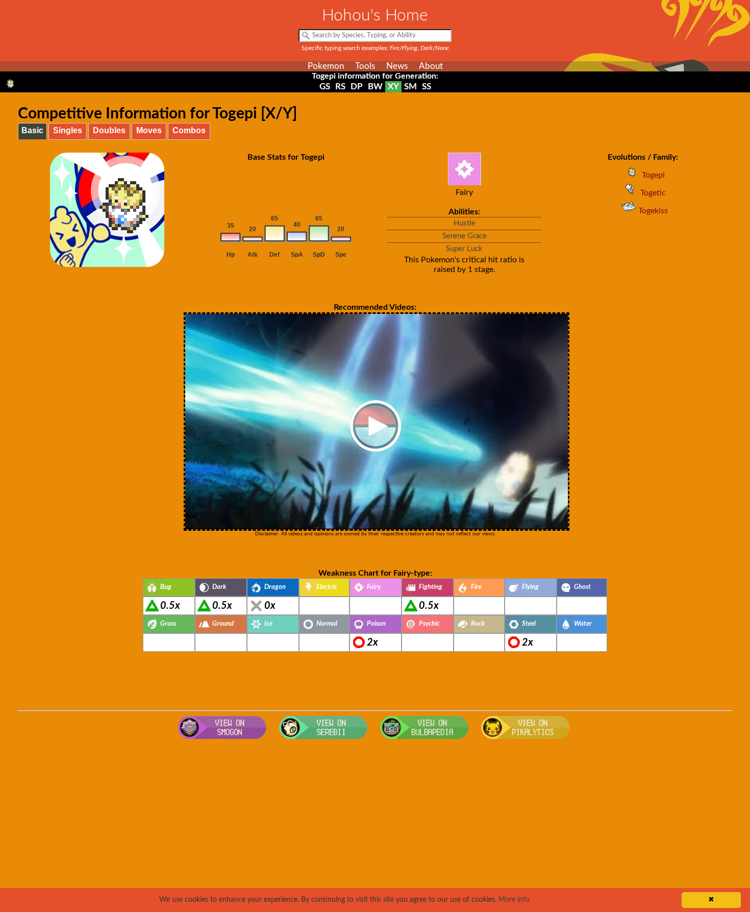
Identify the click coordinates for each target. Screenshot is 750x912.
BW (375, 86)
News (397, 66)
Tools (365, 66)
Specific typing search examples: (375, 48)
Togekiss (653, 211)
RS (340, 86)
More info (514, 899)
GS (324, 86)
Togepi (653, 175)
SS (426, 86)
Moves (149, 130)
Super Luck (464, 249)
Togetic (653, 193)
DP (357, 86)
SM (410, 86)
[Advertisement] (375, 825)
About (431, 66)
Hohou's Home (375, 15)
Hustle (465, 223)
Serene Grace (464, 236)
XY (393, 86)
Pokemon (326, 66)
